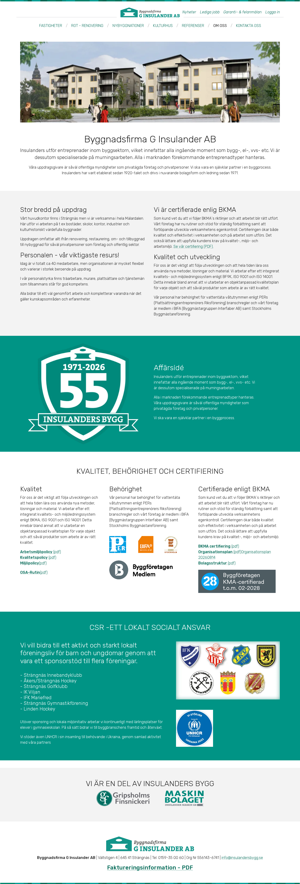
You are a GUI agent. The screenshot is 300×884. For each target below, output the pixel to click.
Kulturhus (163, 25)
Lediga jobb (210, 12)
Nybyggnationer (128, 25)
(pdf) (40, 552)
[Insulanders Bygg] (150, 12)
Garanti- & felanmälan (242, 12)
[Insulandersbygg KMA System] (141, 569)
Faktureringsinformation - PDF (150, 867)
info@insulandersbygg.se (242, 857)
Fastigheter (50, 25)
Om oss (220, 25)
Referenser (193, 25)
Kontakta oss (248, 25)
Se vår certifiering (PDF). (193, 246)
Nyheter (189, 12)
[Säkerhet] (83, 393)
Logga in (272, 12)
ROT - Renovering (87, 25)
